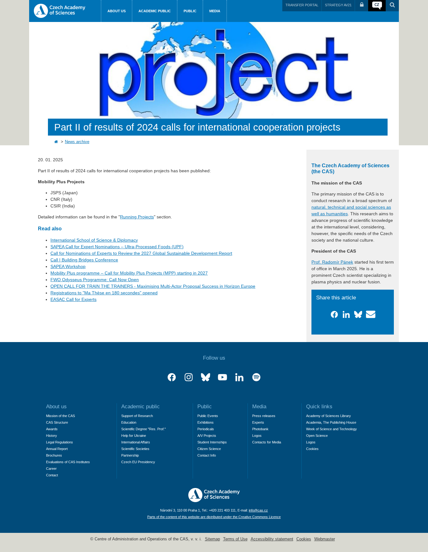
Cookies (312, 449)
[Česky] (377, 5)
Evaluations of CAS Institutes (68, 462)
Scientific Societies (135, 449)
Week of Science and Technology (331, 429)
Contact (52, 475)
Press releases (263, 416)
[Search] (392, 5)
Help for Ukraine (133, 435)
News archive (77, 142)
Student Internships (212, 442)
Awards (52, 429)
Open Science (317, 435)
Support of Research (137, 416)
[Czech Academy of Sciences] (214, 500)
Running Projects (137, 216)
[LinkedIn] (239, 377)
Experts (258, 422)
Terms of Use (235, 539)
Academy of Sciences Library (328, 416)
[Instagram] (188, 377)
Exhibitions (205, 422)
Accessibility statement (272, 539)
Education (128, 422)
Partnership (130, 455)
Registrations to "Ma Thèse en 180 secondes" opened (104, 292)
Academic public (154, 11)
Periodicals (205, 429)
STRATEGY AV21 (338, 5)
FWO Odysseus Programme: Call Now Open (94, 279)
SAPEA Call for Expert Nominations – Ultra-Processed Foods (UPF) (117, 246)
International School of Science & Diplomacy (94, 240)
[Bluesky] (205, 377)
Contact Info (206, 455)
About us (116, 11)
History (51, 435)
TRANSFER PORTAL (301, 5)
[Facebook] (171, 377)
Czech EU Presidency (138, 462)
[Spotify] (256, 377)
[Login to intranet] (361, 5)
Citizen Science (209, 449)
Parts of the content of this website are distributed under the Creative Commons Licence (214, 517)
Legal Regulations (59, 442)
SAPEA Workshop (68, 266)
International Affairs (135, 442)
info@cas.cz (258, 510)
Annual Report (57, 449)
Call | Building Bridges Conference (84, 259)
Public (190, 11)
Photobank (260, 429)
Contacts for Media (266, 442)
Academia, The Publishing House (331, 422)
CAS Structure (57, 422)
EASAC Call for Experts (73, 299)
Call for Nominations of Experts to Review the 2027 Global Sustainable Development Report (141, 253)
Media (214, 11)
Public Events (207, 416)
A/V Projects (206, 435)
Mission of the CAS (60, 416)
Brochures (54, 455)
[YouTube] (222, 377)
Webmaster (324, 539)
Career (51, 468)
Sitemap (212, 539)
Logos (257, 435)
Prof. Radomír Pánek (332, 262)
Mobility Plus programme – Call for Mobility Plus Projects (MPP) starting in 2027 (129, 273)
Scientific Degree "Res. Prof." (143, 429)
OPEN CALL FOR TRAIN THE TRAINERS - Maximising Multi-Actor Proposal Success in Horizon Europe (152, 286)
